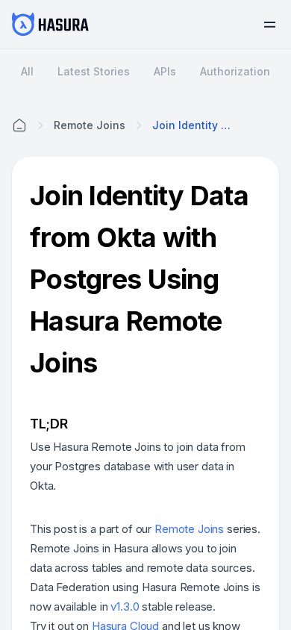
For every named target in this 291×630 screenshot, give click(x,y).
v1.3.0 (124, 606)
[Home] (19, 125)
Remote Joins (189, 529)
